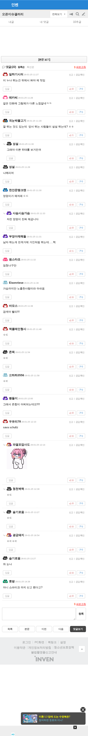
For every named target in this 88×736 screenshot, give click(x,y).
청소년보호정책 (64, 647)
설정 (63, 642)
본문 (27, 629)
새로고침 (81, 67)
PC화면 (39, 642)
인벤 (14, 5)
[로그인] (75, 4)
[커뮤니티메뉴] (4, 4)
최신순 (30, 67)
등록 (81, 613)
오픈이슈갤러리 (13, 14)
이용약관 (19, 647)
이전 (44, 629)
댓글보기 (78, 629)
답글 (7, 89)
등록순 (21, 67)
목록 (10, 629)
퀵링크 (52, 642)
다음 (61, 629)
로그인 (26, 642)
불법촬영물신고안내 (44, 652)
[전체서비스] (83, 4)
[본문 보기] (44, 59)
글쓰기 (84, 14)
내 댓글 (44, 21)
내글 (11, 21)
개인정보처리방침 (39, 647)
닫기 (83, 709)
